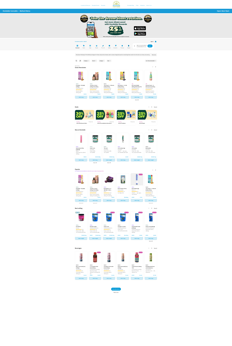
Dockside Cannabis (116, 4)
